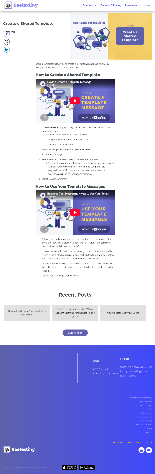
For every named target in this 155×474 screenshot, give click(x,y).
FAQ (150, 409)
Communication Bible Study (140, 397)
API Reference (146, 413)
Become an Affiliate (144, 424)
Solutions (88, 5)
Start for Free (134, 443)
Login (147, 5)
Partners (148, 432)
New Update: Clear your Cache (123, 312)
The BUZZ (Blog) (145, 401)
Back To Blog (75, 332)
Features (117, 443)
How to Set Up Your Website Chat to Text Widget (27, 313)
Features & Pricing (111, 5)
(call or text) (136, 367)
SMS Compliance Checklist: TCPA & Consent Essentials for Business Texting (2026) (75, 313)
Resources (131, 5)
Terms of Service (145, 417)
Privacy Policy (146, 421)
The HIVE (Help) (145, 405)
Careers (149, 428)
